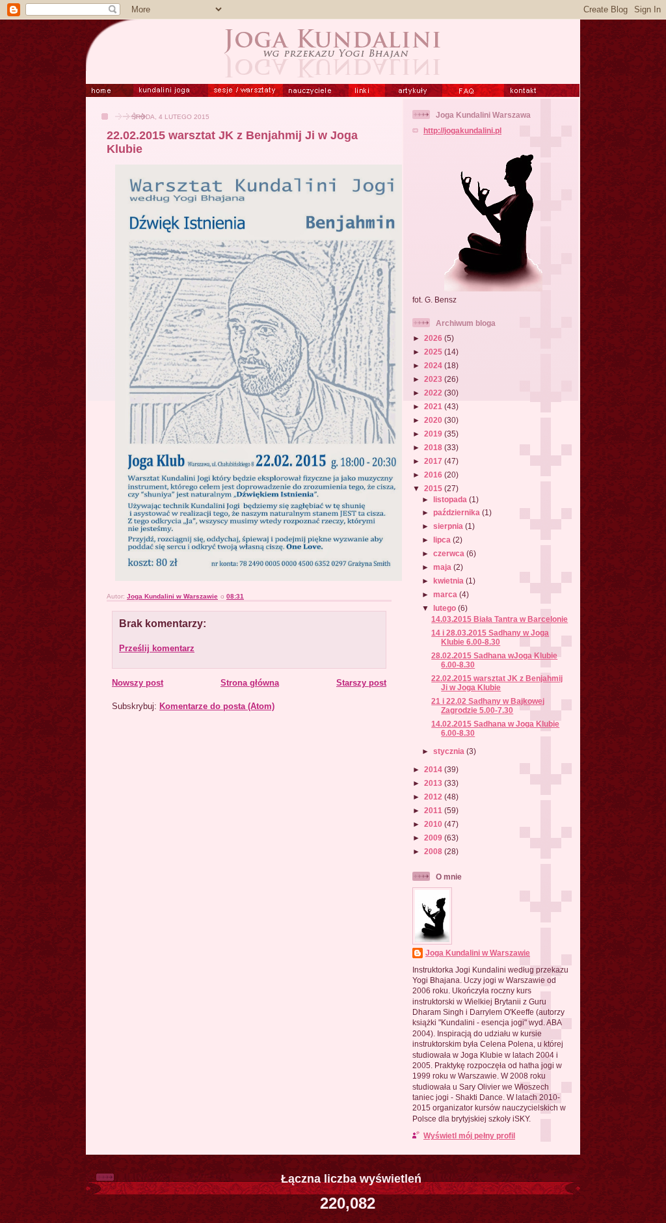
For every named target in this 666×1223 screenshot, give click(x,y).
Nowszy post (137, 683)
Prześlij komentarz (156, 648)
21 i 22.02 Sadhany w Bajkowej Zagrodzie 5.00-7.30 (487, 705)
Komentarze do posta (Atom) (216, 706)
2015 (434, 488)
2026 (434, 338)
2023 (434, 379)
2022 (434, 392)
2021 (434, 406)
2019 (434, 433)
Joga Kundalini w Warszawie (477, 952)
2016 (434, 474)
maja (443, 567)
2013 (434, 783)
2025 (434, 351)
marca (446, 594)
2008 (434, 851)
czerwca (449, 553)
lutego (445, 608)
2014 (434, 769)
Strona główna (249, 683)
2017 (434, 461)
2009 (434, 837)
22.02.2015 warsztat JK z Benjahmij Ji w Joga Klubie (497, 683)
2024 (434, 365)
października (457, 512)
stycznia (449, 751)
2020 (434, 420)
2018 (434, 447)
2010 (434, 824)
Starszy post (361, 683)
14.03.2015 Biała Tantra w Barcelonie (499, 619)
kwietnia (449, 580)
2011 (434, 810)
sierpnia (449, 526)
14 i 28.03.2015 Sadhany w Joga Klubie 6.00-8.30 (490, 637)
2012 (434, 796)
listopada (451, 499)
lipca (443, 539)
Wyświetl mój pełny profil (469, 1135)
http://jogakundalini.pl (462, 130)
